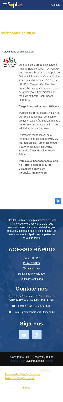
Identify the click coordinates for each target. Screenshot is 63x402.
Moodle (49, 360)
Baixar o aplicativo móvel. (19, 378)
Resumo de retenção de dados (22, 374)
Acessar (55, 4)
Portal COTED (31, 263)
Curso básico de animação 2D (18, 51)
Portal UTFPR (31, 258)
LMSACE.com (18, 360)
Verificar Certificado (31, 279)
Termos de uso (31, 268)
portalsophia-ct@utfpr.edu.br (38, 312)
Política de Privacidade (31, 273)
